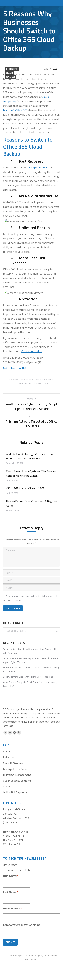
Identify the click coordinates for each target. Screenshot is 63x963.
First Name (10, 875)
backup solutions (37, 167)
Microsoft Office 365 (15, 110)
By (23, 383)
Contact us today (31, 351)
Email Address (12, 908)
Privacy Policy (31, 959)
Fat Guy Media (50, 955)
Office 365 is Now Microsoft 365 (25, 488)
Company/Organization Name (21, 925)
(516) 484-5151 (11, 822)
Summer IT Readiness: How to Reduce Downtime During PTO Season (31, 669)
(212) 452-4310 (11, 844)
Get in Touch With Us (15, 368)
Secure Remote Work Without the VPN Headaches (28, 676)
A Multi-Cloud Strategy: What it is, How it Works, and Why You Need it (30, 456)
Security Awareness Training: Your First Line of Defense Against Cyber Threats (30, 660)
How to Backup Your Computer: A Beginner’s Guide (33, 503)
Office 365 (10, 77)
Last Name (10, 892)
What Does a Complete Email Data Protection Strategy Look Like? (30, 684)
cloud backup (12, 69)
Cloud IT (9, 73)
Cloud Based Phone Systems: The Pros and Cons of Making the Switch (31, 473)
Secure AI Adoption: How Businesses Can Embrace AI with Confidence (29, 651)
